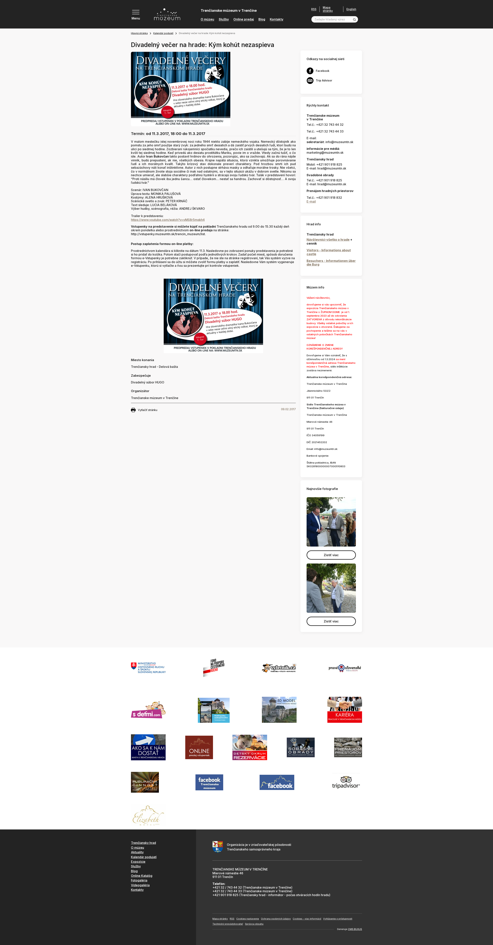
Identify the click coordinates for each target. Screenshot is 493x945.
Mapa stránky (328, 9)
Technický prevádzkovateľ (227, 923)
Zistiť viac (331, 555)
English (351, 9)
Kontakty (276, 19)
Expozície (138, 862)
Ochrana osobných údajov (276, 918)
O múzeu (207, 19)
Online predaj (243, 19)
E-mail (311, 201)
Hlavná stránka (139, 33)
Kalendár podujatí (163, 33)
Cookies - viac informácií (307, 918)
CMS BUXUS (355, 929)
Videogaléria (140, 885)
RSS (313, 9)
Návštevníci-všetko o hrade (328, 239)
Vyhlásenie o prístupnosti (337, 918)
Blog (261, 19)
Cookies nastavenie (247, 918)
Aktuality (137, 852)
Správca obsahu (254, 923)
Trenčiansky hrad (143, 843)
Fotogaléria (139, 880)
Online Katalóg (141, 876)
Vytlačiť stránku (147, 410)
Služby (224, 19)
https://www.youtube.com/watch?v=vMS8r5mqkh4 (168, 220)
